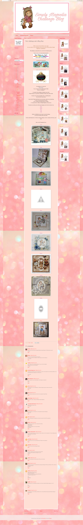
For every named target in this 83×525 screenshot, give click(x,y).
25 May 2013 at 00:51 (32, 450)
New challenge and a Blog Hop (19, 95)
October (17, 83)
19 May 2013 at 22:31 (38, 370)
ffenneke (29, 355)
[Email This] (35, 342)
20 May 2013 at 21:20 (33, 410)
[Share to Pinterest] (38, 342)
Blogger (50, 518)
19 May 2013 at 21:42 (34, 362)
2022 (16, 65)
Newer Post (26, 511)
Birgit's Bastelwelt (30, 378)
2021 (16, 67)
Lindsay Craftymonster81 (31, 431)
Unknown (29, 470)
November (17, 81)
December (17, 80)
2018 (16, 71)
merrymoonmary (43, 518)
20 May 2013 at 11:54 (33, 386)
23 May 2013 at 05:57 (34, 444)
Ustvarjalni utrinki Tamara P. (32, 403)
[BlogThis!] (36, 342)
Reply (28, 352)
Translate (21, 61)
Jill (28, 450)
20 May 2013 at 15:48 (35, 398)
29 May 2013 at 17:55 (33, 457)
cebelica (29, 457)
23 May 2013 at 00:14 (34, 439)
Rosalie (29, 422)
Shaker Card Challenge (18, 99)
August (17, 86)
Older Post (56, 511)
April (17, 102)
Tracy (41, 320)
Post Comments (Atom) (31, 513)
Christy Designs (30, 398)
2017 (16, 73)
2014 (16, 77)
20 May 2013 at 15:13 (33, 392)
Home (17, 35)
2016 (16, 74)
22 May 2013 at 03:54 (38, 431)
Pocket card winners (19, 100)
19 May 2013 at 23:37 (36, 378)
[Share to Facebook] (37, 342)
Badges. (31, 35)
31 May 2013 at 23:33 (34, 490)
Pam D (29, 463)
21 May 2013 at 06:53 (32, 416)
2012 (16, 108)
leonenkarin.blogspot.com (31, 370)
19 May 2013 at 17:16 (33, 348)
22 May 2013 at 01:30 (33, 422)
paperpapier (29, 444)
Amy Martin (29, 439)
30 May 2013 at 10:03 (33, 463)
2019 (16, 70)
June (17, 89)
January (17, 107)
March (17, 104)
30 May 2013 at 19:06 (34, 470)
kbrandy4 (29, 490)
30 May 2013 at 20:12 (33, 481)
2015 (16, 76)
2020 (16, 68)
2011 (16, 110)
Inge (41, 170)
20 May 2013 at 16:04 (39, 403)
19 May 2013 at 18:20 (33, 355)
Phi (28, 416)
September (18, 84)
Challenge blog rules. (24, 35)
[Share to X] (36, 342)
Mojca (29, 392)
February (17, 105)
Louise (29, 386)
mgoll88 (29, 481)
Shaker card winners (19, 97)
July (17, 87)
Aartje (29, 410)
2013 (16, 79)
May (17, 90)
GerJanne (29, 362)
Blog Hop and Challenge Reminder (18, 92)
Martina (29, 348)
